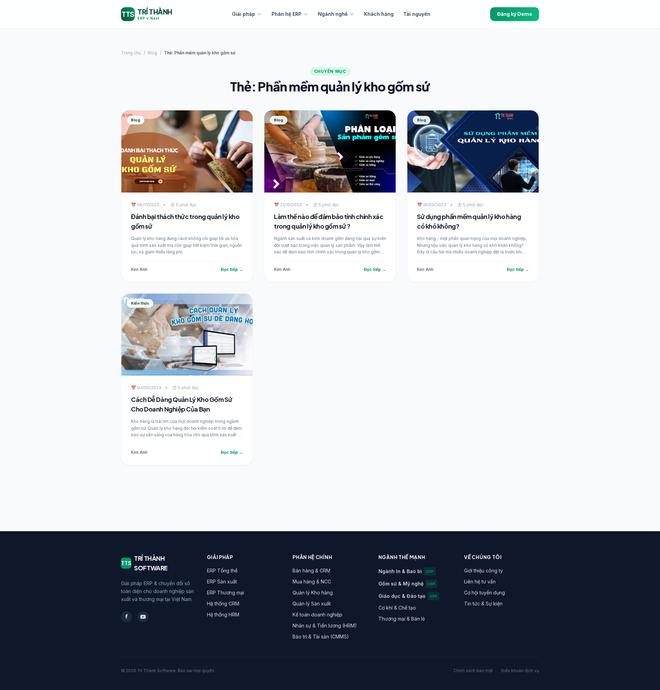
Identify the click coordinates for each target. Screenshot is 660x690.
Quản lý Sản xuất (312, 603)
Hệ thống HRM (223, 614)
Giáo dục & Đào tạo (407, 596)
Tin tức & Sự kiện (483, 603)
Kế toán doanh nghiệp (317, 614)
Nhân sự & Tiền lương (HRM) (325, 625)
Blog (152, 52)
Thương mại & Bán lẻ (401, 619)
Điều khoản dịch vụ (520, 670)
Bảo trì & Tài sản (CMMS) (321, 636)
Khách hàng (379, 14)
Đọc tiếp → (232, 269)
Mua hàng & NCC (312, 581)
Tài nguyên (416, 14)
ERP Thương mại (225, 592)
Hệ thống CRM (223, 603)
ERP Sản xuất (222, 581)
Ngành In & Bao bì (405, 571)
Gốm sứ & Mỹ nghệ (406, 584)
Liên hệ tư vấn (480, 581)
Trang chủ (131, 52)
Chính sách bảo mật (473, 670)
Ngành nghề (333, 14)
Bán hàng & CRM (311, 570)
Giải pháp (243, 14)
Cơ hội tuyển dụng (484, 592)
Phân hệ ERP (286, 14)
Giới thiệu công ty (483, 570)
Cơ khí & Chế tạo (397, 608)
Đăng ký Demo (514, 14)
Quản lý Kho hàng (313, 592)
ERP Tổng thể (222, 570)
